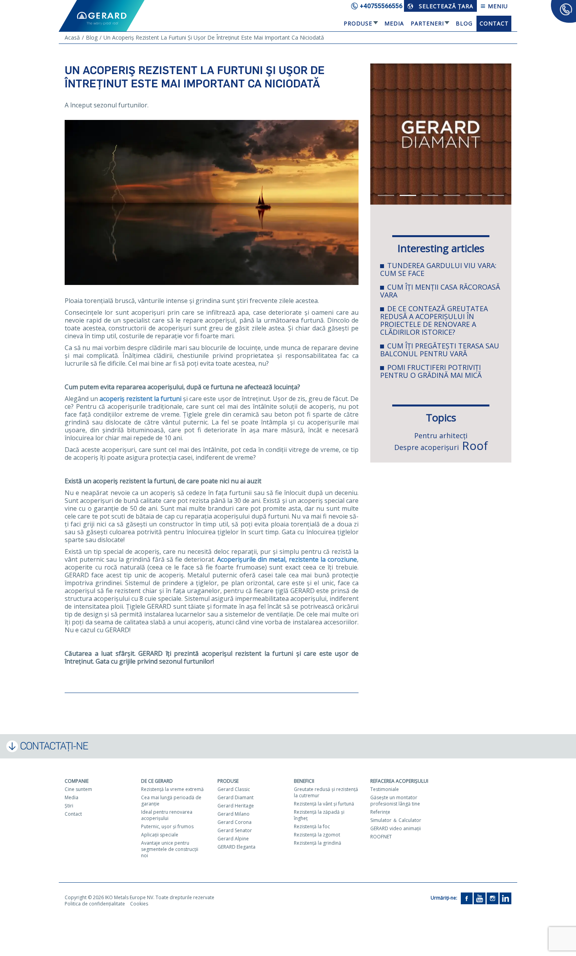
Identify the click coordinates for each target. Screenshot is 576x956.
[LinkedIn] (505, 897)
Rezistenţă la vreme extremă (172, 789)
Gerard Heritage (235, 805)
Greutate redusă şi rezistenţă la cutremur (326, 792)
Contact (494, 23)
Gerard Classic (233, 789)
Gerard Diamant (235, 797)
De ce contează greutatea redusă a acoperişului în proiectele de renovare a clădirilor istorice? (434, 320)
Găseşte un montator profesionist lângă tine (395, 800)
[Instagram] (492, 897)
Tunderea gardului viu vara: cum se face (438, 269)
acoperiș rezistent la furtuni (140, 398)
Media (394, 23)
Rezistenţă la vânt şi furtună (324, 803)
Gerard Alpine (233, 838)
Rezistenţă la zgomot (317, 834)
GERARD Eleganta (236, 847)
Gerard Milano (233, 814)
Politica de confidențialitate (95, 903)
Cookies (139, 903)
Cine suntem (78, 789)
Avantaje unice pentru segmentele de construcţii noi (169, 849)
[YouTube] (479, 897)
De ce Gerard (157, 781)
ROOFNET (381, 836)
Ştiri (69, 805)
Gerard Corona (234, 822)
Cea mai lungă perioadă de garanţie (171, 800)
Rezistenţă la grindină (317, 843)
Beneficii (304, 781)
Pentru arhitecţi (440, 435)
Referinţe (380, 812)
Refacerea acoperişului (399, 781)
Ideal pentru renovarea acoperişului (166, 815)
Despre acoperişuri (426, 447)
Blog (464, 23)
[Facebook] (467, 897)
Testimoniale (384, 789)
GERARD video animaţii (395, 828)
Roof (475, 445)
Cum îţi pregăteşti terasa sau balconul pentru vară (439, 349)
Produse (358, 23)
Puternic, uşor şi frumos (167, 826)
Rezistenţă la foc (312, 826)
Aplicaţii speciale (159, 834)
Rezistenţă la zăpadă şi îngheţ (319, 815)
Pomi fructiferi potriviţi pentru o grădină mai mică (431, 371)
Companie (77, 781)
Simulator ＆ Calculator (395, 820)
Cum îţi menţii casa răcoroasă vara (440, 291)
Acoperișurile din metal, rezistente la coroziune (287, 559)
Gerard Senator (234, 830)
